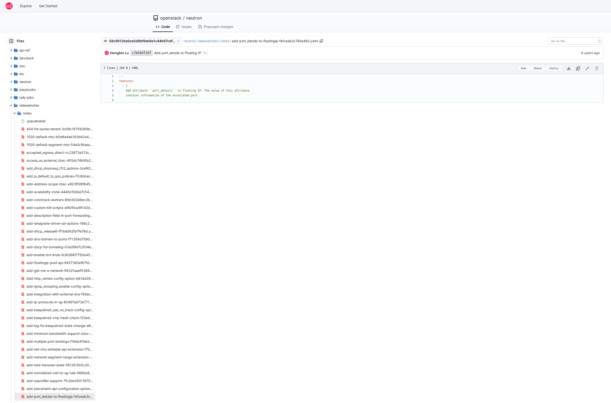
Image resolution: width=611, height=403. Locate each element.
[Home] (9, 6)
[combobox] (575, 41)
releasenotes (208, 41)
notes (225, 41)
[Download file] (569, 68)
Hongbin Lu (119, 53)
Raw (523, 68)
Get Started (48, 6)
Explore (26, 6)
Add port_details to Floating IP (177, 53)
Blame (538, 68)
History (553, 68)
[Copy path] (321, 41)
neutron (194, 18)
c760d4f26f (141, 53)
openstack (170, 18)
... (205, 52)
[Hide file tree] (11, 41)
